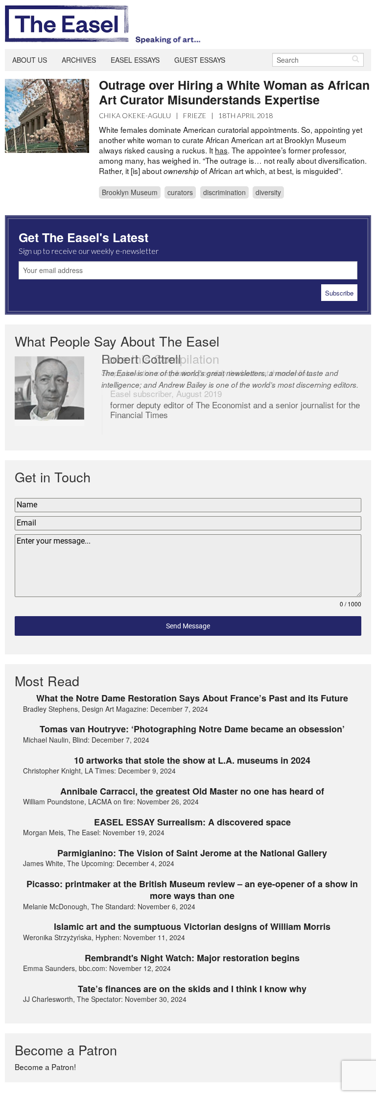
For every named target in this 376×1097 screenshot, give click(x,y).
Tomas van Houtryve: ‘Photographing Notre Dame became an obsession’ (192, 729)
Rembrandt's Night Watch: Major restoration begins (192, 958)
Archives (79, 60)
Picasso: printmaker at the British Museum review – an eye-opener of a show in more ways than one (192, 890)
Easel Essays (135, 60)
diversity (268, 192)
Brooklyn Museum (130, 192)
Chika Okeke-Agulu (135, 115)
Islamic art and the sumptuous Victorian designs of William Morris (192, 926)
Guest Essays (199, 60)
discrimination (224, 192)
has (221, 150)
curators (180, 192)
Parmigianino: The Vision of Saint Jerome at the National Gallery (192, 853)
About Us (29, 60)
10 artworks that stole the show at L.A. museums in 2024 (192, 760)
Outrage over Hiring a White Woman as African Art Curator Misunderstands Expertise (234, 92)
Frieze (194, 115)
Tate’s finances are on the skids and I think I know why (192, 989)
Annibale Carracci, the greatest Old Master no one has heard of (192, 791)
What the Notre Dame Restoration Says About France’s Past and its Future (192, 698)
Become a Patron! (45, 1066)
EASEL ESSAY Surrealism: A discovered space (192, 822)
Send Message (188, 626)
